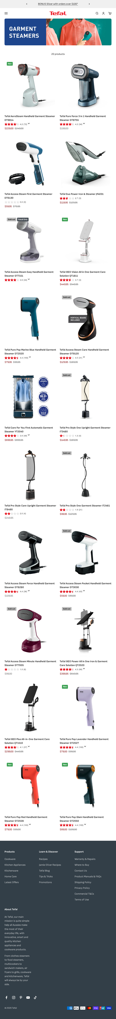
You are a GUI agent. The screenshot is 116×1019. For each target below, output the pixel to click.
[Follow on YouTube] (28, 997)
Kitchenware (11, 870)
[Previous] (26, 4)
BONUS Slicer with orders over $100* (58, 3)
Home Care (11, 876)
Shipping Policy (83, 882)
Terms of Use (82, 899)
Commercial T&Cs (84, 893)
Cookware (10, 859)
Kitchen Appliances (15, 864)
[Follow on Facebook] (6, 997)
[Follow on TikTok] (35, 997)
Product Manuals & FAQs (88, 876)
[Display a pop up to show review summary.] (29, 124)
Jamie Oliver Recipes (50, 864)
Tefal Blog (44, 870)
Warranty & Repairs (85, 859)
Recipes (43, 859)
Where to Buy (82, 864)
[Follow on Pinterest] (21, 997)
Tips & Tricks (46, 876)
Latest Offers (12, 882)
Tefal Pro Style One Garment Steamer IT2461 (85, 505)
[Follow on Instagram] (14, 997)
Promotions (45, 882)
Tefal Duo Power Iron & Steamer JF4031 (82, 194)
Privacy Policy (82, 888)
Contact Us (81, 870)
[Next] (89, 4)
